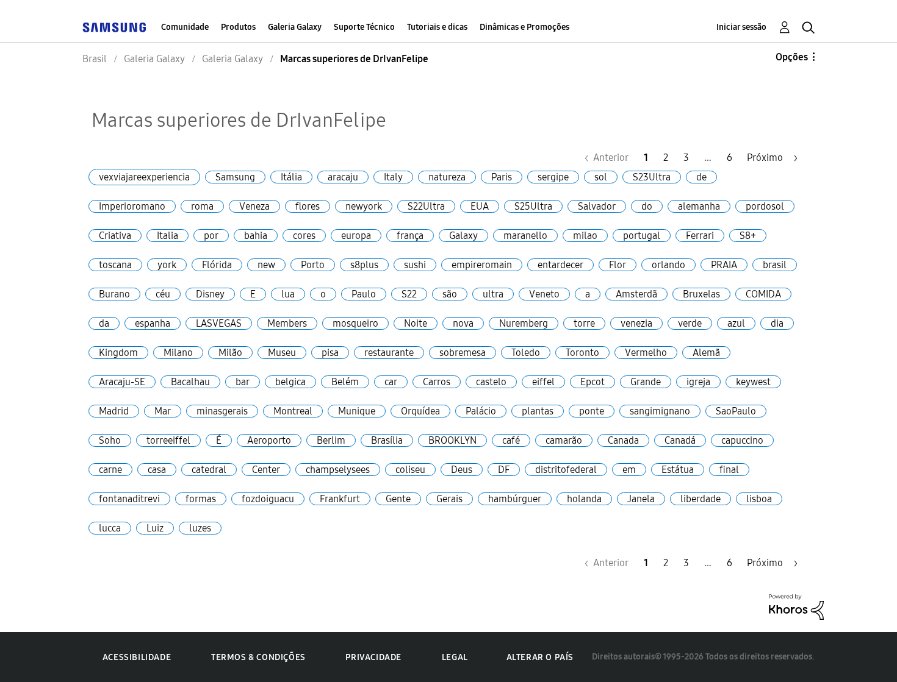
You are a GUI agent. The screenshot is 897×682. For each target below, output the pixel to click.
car (390, 382)
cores (304, 235)
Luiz (155, 528)
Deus (461, 469)
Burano (114, 294)
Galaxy (463, 235)
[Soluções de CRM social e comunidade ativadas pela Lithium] (796, 606)
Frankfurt (340, 499)
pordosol (765, 206)
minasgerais (222, 411)
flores (307, 206)
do (646, 206)
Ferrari (700, 235)
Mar (162, 411)
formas (201, 499)
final (729, 469)
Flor (617, 265)
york (166, 265)
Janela (641, 499)
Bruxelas (701, 294)
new (266, 265)
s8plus (364, 265)
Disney (210, 294)
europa (356, 235)
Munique (356, 411)
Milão (230, 352)
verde (690, 323)
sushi (415, 265)
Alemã (706, 352)
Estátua (677, 469)
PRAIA (724, 265)
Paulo (363, 294)
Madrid (114, 411)
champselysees (338, 469)
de (701, 177)
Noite (415, 323)
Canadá (680, 440)
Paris (501, 177)
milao (585, 235)
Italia (167, 235)
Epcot (592, 382)
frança (410, 235)
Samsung (235, 177)
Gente (398, 499)
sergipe (553, 177)
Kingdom (118, 352)
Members (287, 323)
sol (600, 177)
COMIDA (763, 294)
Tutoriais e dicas (437, 27)
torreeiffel (168, 440)
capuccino (742, 440)
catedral (209, 469)
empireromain (482, 265)
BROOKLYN (452, 440)
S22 (409, 294)
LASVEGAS (219, 323)
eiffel (543, 382)
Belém (345, 382)
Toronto (582, 352)
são (449, 294)
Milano (178, 352)
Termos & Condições (258, 657)
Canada (623, 440)
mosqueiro (355, 323)
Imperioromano (132, 206)
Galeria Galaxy (295, 27)
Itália (291, 177)
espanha (152, 323)
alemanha (699, 206)
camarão (564, 440)
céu (163, 294)
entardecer (560, 265)
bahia (255, 235)
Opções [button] (792, 57)
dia (777, 323)
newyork (363, 206)
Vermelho (646, 352)
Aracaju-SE (122, 382)
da (104, 323)
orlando (668, 265)
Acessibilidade (137, 657)
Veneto (544, 294)
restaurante (389, 352)
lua (288, 294)
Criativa (115, 235)
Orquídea (420, 411)
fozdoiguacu (268, 499)
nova (463, 323)
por (211, 235)
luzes (200, 528)
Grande (645, 382)
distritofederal (566, 469)
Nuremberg (523, 323)
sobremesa (462, 352)
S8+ (748, 235)
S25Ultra (533, 206)
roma (202, 206)
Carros (436, 382)
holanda (584, 499)
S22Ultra (426, 206)
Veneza (254, 206)
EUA (479, 206)
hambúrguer (514, 499)
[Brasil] (114, 27)
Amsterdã (636, 294)
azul (736, 323)
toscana (115, 265)
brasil (775, 265)
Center (266, 469)
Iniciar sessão (741, 27)
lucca (110, 528)
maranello (525, 235)
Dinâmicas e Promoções (524, 27)
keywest (753, 382)
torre (584, 323)
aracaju (343, 177)
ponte (591, 411)
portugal (641, 235)
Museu (282, 352)
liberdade (700, 499)
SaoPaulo (736, 411)
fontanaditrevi (129, 499)
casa (157, 469)
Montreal (292, 411)
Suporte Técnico (364, 27)
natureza (447, 177)
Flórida (217, 265)
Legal (455, 657)
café (511, 440)
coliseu (410, 469)
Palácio (481, 411)
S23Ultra (652, 177)
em (629, 469)
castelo (491, 382)
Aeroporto (269, 440)
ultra (493, 294)
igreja (698, 382)
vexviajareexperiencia (144, 177)
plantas (537, 411)
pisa (330, 352)
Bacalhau (190, 382)
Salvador (597, 206)
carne (110, 469)
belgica (290, 382)
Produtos (238, 27)
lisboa (759, 499)
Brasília (387, 440)
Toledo (525, 352)
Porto (313, 265)
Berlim (331, 440)
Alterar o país (540, 657)
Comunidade (185, 27)
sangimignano (660, 411)
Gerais (449, 499)
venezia (636, 323)
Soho (110, 440)
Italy (393, 177)
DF (504, 469)
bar (243, 382)
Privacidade (373, 657)
